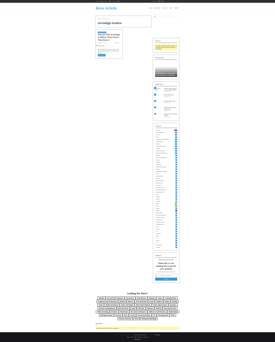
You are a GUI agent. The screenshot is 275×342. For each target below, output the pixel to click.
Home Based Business (161, 189)
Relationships (159, 212)
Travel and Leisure (160, 150)
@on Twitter (99, 323)
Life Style (158, 155)
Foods (157, 210)
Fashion (158, 143)
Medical (158, 178)
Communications (160, 224)
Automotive (159, 164)
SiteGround (157, 334)
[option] (166, 69)
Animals (158, 199)
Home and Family (160, 180)
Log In (171, 8)
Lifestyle (158, 148)
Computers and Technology (162, 139)
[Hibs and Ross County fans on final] (159, 116)
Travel (157, 206)
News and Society (160, 192)
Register (176, 8)
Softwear (158, 247)
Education (158, 233)
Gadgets (158, 196)
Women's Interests (160, 187)
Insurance (158, 201)
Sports (157, 235)
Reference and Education (161, 153)
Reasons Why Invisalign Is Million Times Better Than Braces (109, 37)
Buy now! (118, 1)
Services (158, 134)
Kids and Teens (159, 183)
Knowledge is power (169, 94)
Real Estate (158, 185)
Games (157, 208)
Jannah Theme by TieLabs (140, 334)
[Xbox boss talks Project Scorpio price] (159, 109)
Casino (157, 228)
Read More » (101, 55)
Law (157, 242)
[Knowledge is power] (159, 96)
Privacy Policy (157, 8)
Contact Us (165, 8)
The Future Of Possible (169, 101)
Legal (157, 194)
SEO (157, 238)
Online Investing (160, 222)
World (109, 1)
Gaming (157, 169)
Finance (157, 160)
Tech (114, 1)
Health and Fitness (102, 32)
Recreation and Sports (161, 215)
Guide (157, 173)
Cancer (157, 240)
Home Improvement (161, 146)
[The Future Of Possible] (159, 103)
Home (97, 1)
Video (157, 226)
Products (158, 162)
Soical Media (159, 245)
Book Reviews (159, 219)
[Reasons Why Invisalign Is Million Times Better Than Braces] (109, 46)
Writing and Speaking (161, 166)
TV (156, 231)
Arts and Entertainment (161, 171)
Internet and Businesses (161, 157)
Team (106, 1)
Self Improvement (160, 217)
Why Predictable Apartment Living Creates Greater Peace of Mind (166, 73)
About (101, 1)
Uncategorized (159, 141)
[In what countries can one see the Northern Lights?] (159, 90)
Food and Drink (159, 176)
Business (158, 130)
